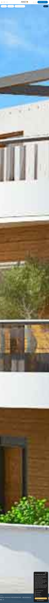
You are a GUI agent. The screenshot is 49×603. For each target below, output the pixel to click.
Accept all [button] (41, 598)
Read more (36, 588)
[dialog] (41, 587)
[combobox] (45, 572)
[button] (41, 600)
